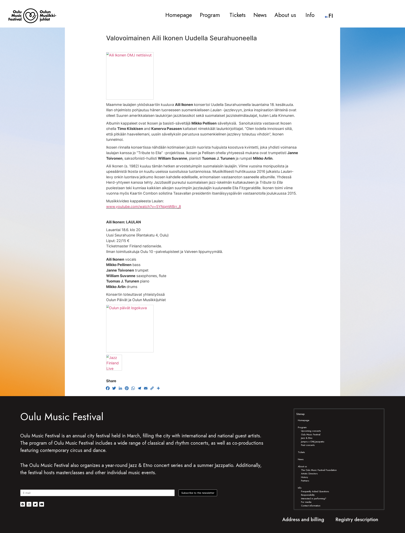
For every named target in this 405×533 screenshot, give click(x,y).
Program (210, 15)
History (304, 477)
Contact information (310, 505)
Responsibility (308, 495)
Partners (305, 480)
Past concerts (308, 445)
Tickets (238, 15)
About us (285, 15)
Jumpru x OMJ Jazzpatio (312, 441)
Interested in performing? (313, 498)
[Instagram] (29, 504)
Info (310, 15)
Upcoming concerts (311, 431)
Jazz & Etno (306, 438)
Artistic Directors (309, 473)
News (260, 15)
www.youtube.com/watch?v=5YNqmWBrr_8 (143, 206)
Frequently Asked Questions (315, 491)
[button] (210, 15)
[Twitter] (35, 504)
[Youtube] (41, 504)
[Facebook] (22, 504)
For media (306, 502)
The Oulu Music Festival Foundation (319, 470)
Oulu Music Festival (310, 434)
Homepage (178, 15)
